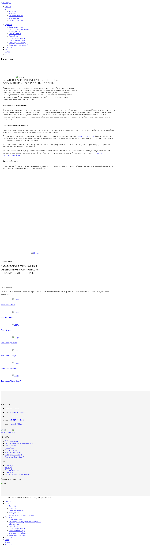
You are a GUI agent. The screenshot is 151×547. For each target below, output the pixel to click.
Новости (8, 47)
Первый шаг (13, 36)
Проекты (8, 25)
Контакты (8, 54)
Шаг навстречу (15, 34)
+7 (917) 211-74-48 (17, 420)
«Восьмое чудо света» (85, 136)
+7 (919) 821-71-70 (17, 412)
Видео (7, 52)
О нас (7, 9)
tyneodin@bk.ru (16, 424)
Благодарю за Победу (17, 43)
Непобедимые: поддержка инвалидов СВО (19, 30)
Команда (12, 13)
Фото (7, 49)
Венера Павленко (16, 16)
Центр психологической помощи (17, 474)
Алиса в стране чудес (17, 40)
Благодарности (15, 18)
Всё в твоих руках (16, 27)
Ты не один (13, 11)
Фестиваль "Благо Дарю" (18, 45)
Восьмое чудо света (17, 38)
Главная (8, 7)
